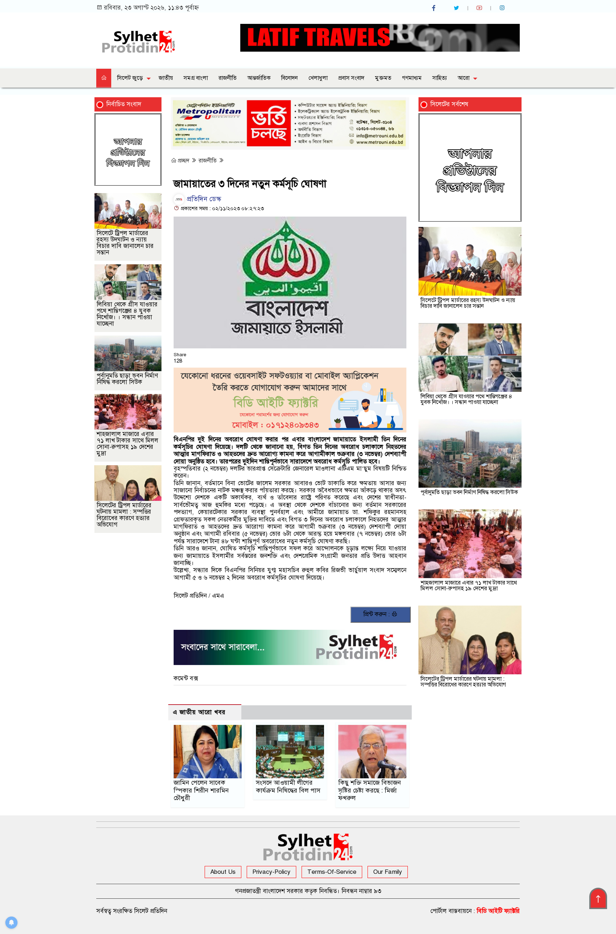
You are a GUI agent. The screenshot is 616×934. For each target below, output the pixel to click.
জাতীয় (166, 78)
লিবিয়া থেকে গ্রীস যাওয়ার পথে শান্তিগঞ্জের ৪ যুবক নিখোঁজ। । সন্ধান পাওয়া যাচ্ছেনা (127, 314)
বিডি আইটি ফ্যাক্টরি (498, 911)
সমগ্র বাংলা (196, 78)
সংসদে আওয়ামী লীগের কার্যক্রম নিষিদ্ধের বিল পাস (288, 786)
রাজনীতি (228, 78)
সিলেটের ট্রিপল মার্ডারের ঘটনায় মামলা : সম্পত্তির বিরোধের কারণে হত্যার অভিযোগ (124, 515)
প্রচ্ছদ (183, 160)
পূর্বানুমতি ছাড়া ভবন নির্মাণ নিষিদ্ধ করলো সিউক (127, 379)
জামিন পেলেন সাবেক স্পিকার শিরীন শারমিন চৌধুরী (201, 790)
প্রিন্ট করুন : (377, 614)
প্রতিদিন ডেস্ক (203, 199)
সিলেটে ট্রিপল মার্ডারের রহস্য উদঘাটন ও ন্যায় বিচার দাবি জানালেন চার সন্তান (125, 242)
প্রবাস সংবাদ (351, 78)
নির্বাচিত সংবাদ (123, 104)
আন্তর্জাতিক (259, 78)
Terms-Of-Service (331, 872)
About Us (223, 872)
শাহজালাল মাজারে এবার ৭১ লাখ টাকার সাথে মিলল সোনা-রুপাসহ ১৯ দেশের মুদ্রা (127, 443)
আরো (463, 78)
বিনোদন (289, 78)
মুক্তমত (383, 78)
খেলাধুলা (318, 78)
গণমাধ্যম (412, 78)
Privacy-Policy (271, 872)
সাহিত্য (439, 78)
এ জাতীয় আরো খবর (199, 712)
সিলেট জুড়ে (130, 78)
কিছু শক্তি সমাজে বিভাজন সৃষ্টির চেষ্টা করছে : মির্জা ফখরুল (369, 790)
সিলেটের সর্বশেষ (449, 104)
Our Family (387, 872)
